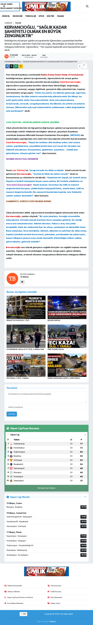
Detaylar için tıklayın (47, 488)
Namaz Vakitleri (14, 592)
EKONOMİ (17, 16)
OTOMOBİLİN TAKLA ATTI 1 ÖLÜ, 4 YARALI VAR (25, 349)
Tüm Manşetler (56, 597)
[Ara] (87, 6)
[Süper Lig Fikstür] (85, 497)
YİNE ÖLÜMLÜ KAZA (56, 349)
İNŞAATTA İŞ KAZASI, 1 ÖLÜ (18, 320)
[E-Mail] (22, 282)
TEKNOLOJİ (30, 16)
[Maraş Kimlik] (46, 6)
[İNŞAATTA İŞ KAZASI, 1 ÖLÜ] (26, 307)
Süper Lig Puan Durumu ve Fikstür (20, 597)
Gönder (11, 414)
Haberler (8, 23)
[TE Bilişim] (12, 278)
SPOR (41, 16)
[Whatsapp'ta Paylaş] (16, 66)
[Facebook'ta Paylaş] (7, 66)
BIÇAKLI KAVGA (54, 320)
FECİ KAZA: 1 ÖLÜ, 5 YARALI (18, 378)
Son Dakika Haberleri (15, 603)
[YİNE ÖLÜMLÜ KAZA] (67, 336)
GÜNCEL (6, 16)
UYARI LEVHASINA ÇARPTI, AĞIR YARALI (64, 378)
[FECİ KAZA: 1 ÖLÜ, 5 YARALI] (26, 365)
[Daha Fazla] (21, 66)
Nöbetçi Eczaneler (15, 586)
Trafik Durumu (55, 592)
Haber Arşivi (55, 603)
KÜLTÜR (50, 16)
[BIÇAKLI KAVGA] (67, 307)
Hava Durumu (56, 586)
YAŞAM (60, 16)
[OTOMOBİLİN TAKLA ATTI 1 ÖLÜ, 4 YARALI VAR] (26, 336)
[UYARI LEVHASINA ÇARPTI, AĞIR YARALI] (67, 365)
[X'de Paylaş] (11, 66)
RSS (24, 614)
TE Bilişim (24, 277)
